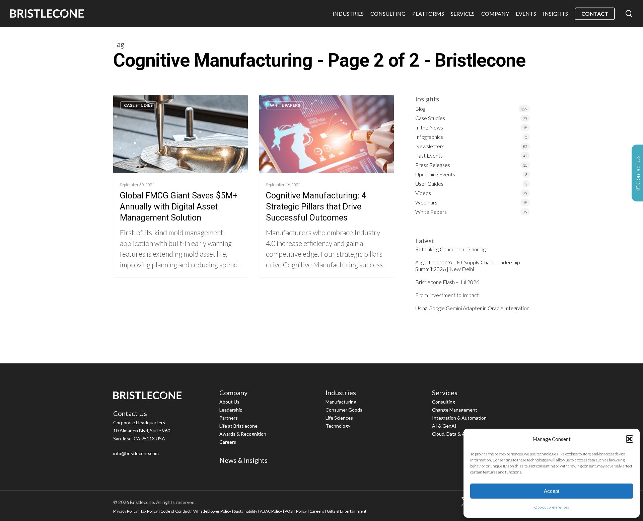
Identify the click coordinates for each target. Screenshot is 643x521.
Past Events (429, 155)
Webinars (426, 202)
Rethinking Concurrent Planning (450, 249)
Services (444, 392)
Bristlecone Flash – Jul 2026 (447, 282)
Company (233, 392)
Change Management (454, 410)
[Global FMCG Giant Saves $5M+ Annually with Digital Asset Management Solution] (180, 186)
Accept (551, 491)
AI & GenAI (444, 426)
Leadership (230, 410)
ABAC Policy (271, 511)
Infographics (429, 137)
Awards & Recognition (242, 434)
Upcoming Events (435, 174)
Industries (341, 392)
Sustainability (245, 511)
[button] (629, 439)
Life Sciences (339, 418)
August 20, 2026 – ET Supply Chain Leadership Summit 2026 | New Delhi (467, 265)
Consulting (443, 402)
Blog (420, 108)
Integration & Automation (459, 418)
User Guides (429, 183)
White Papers (285, 105)
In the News (429, 127)
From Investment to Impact (447, 295)
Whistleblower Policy (212, 511)
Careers (227, 442)
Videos (423, 193)
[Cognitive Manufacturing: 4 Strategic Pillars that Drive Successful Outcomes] (326, 186)
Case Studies (138, 105)
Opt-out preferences (551, 507)
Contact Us (130, 413)
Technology (338, 426)
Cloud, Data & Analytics (456, 434)
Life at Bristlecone (238, 426)
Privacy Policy (125, 511)
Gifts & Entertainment (346, 511)
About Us (229, 402)
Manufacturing (341, 402)
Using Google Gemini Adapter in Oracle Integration (472, 308)
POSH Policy (296, 511)
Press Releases (432, 165)
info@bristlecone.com (136, 453)
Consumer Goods (344, 410)
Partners (228, 418)
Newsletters (429, 146)
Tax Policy (149, 511)
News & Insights (243, 460)
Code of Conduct (175, 511)
